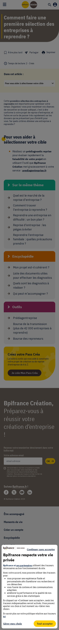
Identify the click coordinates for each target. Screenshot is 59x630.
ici (4, 616)
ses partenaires (24, 565)
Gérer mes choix (12, 623)
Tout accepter (45, 623)
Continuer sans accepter (41, 549)
